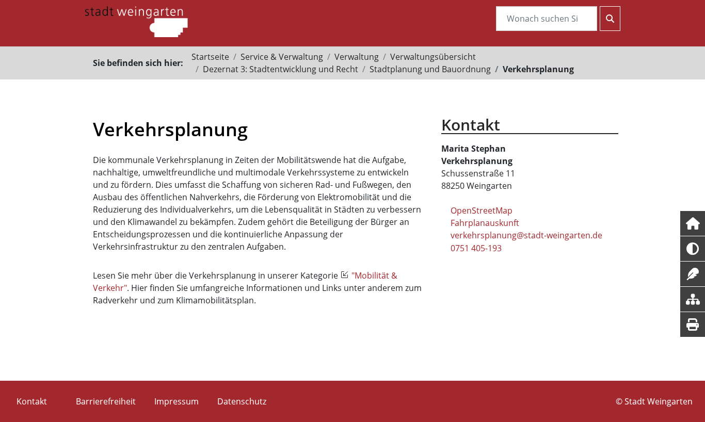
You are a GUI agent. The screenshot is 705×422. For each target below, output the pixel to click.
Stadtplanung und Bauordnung (430, 69)
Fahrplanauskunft (485, 223)
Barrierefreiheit (106, 401)
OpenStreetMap (481, 210)
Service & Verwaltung (282, 56)
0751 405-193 (476, 248)
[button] (692, 223)
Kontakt (32, 401)
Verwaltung (356, 56)
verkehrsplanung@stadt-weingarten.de (526, 235)
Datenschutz (241, 401)
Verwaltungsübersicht (433, 56)
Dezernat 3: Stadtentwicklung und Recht (280, 69)
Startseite (210, 56)
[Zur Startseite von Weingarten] (136, 20)
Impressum (176, 401)
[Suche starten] (610, 18)
